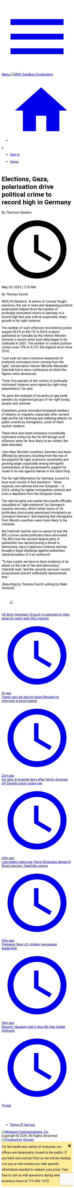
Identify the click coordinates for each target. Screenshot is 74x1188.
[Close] (69, 1146)
